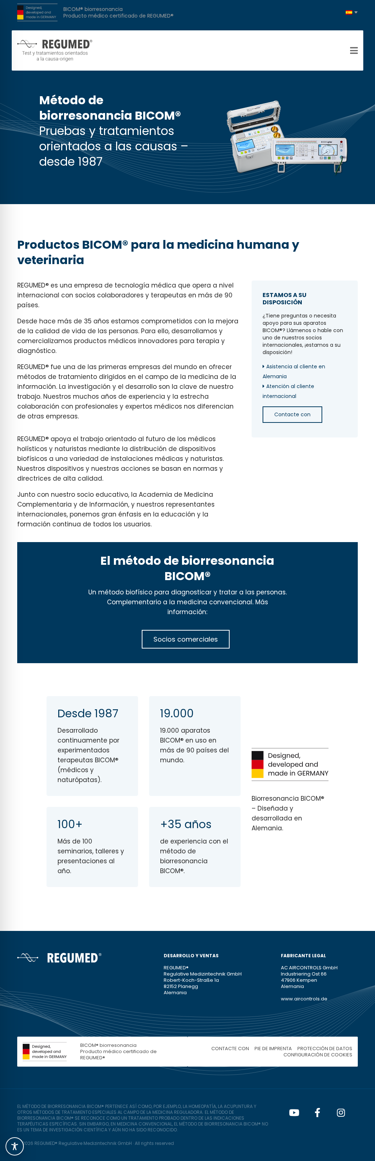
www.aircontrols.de (304, 998)
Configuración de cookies (317, 1055)
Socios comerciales (185, 639)
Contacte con (292, 414)
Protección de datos (324, 1048)
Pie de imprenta (273, 1048)
